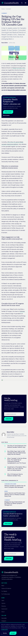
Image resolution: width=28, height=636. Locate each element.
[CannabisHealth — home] (10, 3)
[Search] (21, 2)
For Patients (4, 591)
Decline (5, 633)
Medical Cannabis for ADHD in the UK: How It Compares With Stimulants (15, 486)
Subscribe (8, 418)
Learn (2, 600)
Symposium (4, 609)
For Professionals (5, 594)
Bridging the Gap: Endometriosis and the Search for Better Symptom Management (14, 503)
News (2, 585)
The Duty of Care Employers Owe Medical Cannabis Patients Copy (16, 446)
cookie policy (4, 629)
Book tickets (6, 115)
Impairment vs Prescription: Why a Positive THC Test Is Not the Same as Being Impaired (16, 468)
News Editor (4, 42)
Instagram (3, 621)
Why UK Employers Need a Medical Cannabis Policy (15, 474)
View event (8, 112)
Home (2, 9)
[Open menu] (25, 2)
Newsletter (4, 618)
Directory (3, 606)
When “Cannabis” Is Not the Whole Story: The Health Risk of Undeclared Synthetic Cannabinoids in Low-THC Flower (17, 461)
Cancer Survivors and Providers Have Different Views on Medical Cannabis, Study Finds (14, 494)
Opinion (3, 603)
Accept (13, 633)
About (2, 611)
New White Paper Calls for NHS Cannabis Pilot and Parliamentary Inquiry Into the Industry (16, 453)
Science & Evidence (6, 588)
